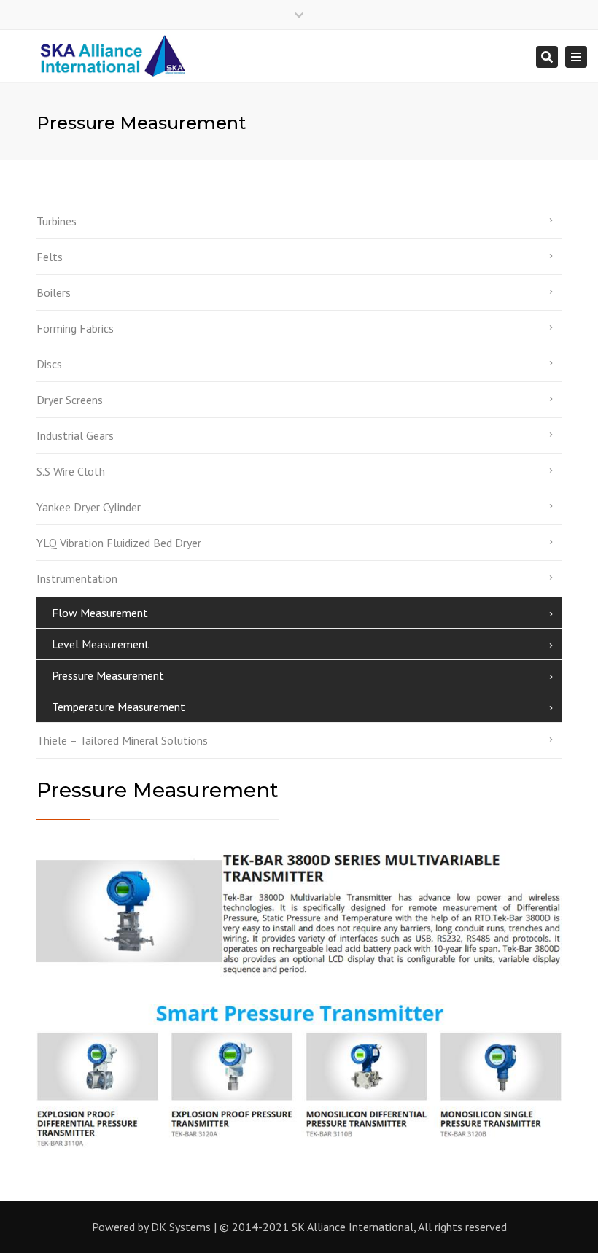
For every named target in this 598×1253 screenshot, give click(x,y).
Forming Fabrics (75, 328)
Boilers (53, 292)
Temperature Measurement (118, 706)
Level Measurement (101, 644)
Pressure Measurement (108, 675)
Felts (49, 256)
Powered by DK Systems (151, 1226)
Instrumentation (76, 578)
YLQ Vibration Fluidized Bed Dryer (118, 542)
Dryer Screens (69, 399)
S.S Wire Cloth (70, 471)
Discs (49, 364)
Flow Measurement (100, 612)
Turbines (56, 221)
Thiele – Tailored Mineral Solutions (122, 740)
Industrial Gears (75, 435)
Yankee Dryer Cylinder (88, 507)
